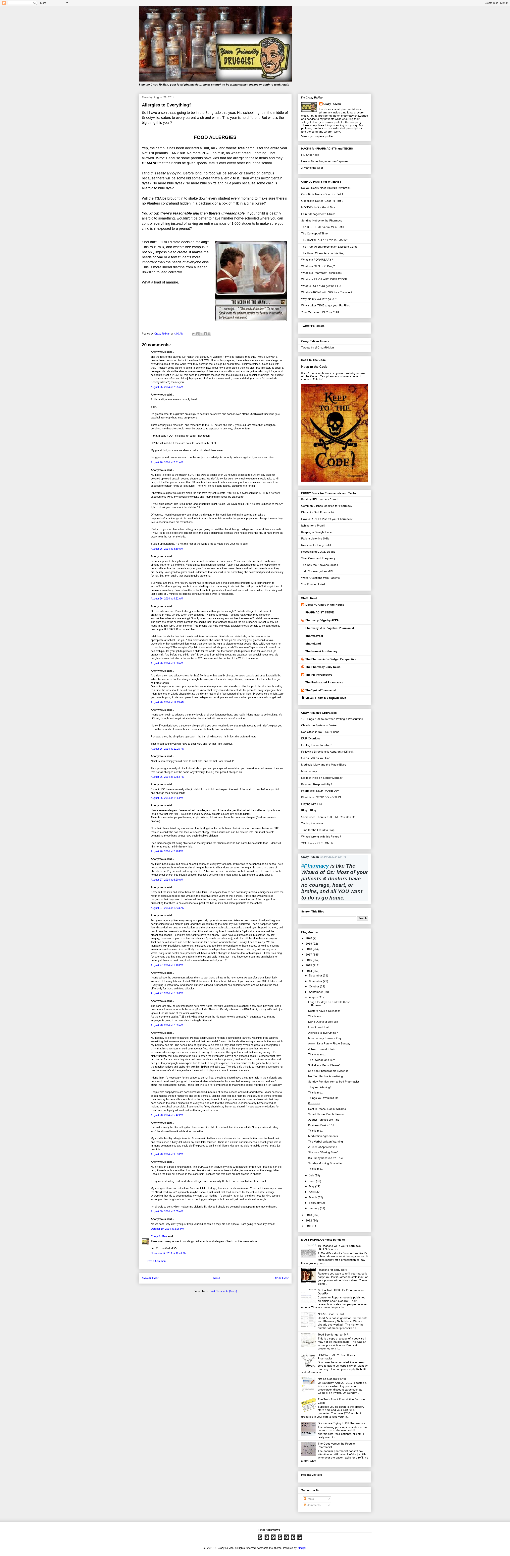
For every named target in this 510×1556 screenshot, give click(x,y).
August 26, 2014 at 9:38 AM (167, 663)
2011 (309, 1225)
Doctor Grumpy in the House (324, 604)
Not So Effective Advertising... (326, 1076)
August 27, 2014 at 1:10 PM (167, 965)
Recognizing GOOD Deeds (318, 551)
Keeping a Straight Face (316, 532)
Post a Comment (156, 1261)
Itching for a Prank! (313, 525)
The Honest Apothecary (321, 651)
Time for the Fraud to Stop (317, 830)
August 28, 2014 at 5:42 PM (167, 1115)
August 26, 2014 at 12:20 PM (167, 748)
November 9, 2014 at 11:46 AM (168, 1253)
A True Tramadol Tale (321, 1049)
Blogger (301, 1547)
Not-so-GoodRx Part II (332, 1378)
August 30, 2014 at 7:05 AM (167, 1211)
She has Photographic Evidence (328, 1070)
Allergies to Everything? (323, 1032)
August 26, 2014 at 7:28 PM (167, 851)
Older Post (281, 1278)
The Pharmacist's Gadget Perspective (330, 659)
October (314, 986)
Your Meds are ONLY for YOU (320, 312)
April (312, 1191)
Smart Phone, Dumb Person (326, 1114)
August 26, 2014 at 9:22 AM (167, 598)
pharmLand (313, 643)
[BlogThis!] (198, 334)
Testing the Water (312, 823)
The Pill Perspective (318, 674)
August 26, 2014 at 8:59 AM (167, 548)
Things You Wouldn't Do (323, 1097)
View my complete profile (317, 136)
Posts (310, 1498)
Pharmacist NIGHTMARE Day (320, 790)
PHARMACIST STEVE (319, 612)
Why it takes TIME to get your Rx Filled (325, 305)
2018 (309, 949)
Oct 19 (342, 856)
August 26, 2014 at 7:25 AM (167, 387)
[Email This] (194, 334)
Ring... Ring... (309, 810)
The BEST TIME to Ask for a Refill (322, 226)
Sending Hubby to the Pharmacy (321, 220)
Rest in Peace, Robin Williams (327, 1108)
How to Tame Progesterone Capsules (324, 161)
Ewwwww (314, 1103)
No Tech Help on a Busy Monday (321, 777)
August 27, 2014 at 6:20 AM (167, 879)
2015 (309, 965)
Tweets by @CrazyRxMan (317, 347)
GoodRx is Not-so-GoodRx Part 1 (322, 194)
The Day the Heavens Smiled (319, 564)
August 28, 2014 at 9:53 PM (167, 1154)
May (312, 1186)
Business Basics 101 (321, 1125)
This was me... (317, 1054)
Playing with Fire (311, 803)
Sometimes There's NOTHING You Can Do (328, 817)
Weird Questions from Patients (320, 577)
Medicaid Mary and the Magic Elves (323, 764)
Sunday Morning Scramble (325, 1163)
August (314, 997)
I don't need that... (319, 1027)
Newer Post (150, 1278)
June (312, 1181)
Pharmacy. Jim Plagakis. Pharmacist (329, 628)
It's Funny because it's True (325, 1157)
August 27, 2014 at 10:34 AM (167, 907)
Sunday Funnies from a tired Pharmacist (333, 1081)
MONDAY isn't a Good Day (318, 207)
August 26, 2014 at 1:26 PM (167, 797)
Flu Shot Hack (310, 154)
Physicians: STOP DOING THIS (321, 797)
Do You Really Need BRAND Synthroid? (326, 187)
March (313, 1197)
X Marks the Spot (312, 167)
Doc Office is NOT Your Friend (320, 731)
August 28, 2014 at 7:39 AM (167, 1025)
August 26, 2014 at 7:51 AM (167, 462)
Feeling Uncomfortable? (316, 745)
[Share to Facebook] (205, 334)
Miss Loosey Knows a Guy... (326, 1038)
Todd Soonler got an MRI (317, 571)
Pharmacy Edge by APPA (322, 620)
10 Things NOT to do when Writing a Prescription (332, 718)
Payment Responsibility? (316, 784)
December (316, 975)
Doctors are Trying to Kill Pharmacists (341, 1423)
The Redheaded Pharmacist (324, 682)
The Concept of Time (314, 233)
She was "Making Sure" (323, 1152)
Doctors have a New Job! (324, 1010)
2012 (309, 1220)
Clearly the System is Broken (319, 725)
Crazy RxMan (159, 1236)
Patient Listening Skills (315, 538)
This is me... (316, 1016)
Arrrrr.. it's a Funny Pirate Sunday (329, 1043)
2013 (309, 1214)
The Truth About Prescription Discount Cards (329, 246)
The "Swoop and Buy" (322, 1059)
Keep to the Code (314, 366)
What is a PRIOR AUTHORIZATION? (324, 279)
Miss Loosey (309, 771)
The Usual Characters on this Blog (322, 253)
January (314, 1208)
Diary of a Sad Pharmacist (317, 512)
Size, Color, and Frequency (318, 558)
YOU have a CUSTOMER (317, 843)
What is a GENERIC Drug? (318, 266)
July (312, 1175)
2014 (309, 970)
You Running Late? (313, 584)
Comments (313, 1505)
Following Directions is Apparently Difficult (327, 751)
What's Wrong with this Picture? (321, 836)
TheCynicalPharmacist (320, 690)
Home (216, 1278)
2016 (309, 960)
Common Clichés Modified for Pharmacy (326, 505)
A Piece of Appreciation (322, 1147)
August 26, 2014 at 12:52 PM (167, 776)
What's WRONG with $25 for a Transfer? (326, 292)
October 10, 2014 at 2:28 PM (167, 1228)
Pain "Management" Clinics (318, 214)
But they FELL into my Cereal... (320, 499)
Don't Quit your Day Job (323, 1021)
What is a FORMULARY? (317, 259)
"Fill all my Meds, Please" (324, 1065)
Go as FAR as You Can (315, 758)
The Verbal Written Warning (325, 1141)
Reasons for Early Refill (316, 545)
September (316, 991)
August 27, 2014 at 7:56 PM (167, 993)
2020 (309, 938)
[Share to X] (201, 334)
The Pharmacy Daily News (322, 666)
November (316, 981)
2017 (309, 954)
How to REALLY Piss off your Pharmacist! (327, 519)
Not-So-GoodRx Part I (331, 1314)
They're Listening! (319, 1087)
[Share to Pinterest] (209, 334)
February (315, 1202)
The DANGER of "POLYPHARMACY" (324, 240)
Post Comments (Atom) (223, 1291)
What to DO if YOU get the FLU (321, 285)
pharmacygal (314, 635)
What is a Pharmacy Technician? (321, 272)
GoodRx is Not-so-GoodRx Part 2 (322, 200)
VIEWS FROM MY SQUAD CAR (325, 698)
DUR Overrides (310, 738)
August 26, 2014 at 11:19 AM (167, 702)
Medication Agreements (323, 1136)
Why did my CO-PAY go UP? (319, 298)
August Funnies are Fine (323, 1119)
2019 (309, 943)
